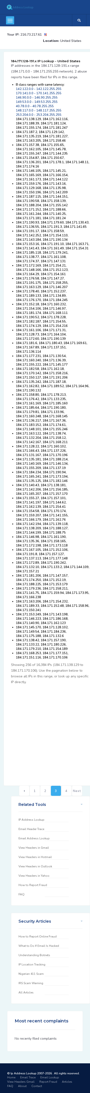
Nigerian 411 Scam (31, 974)
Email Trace (28, 1077)
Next (77, 791)
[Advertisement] (45, 732)
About (22, 1086)
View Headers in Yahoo (33, 876)
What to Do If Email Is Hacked (38, 946)
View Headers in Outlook (35, 866)
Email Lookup (49, 1077)
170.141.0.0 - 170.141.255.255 (38, 93)
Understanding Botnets (34, 955)
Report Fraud (48, 1082)
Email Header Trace (31, 829)
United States (70, 41)
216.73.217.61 (31, 34)
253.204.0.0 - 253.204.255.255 (38, 115)
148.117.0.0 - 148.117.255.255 (38, 110)
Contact (36, 1086)
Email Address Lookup (34, 838)
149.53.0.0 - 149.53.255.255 (37, 102)
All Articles (26, 992)
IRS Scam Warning (30, 983)
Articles (67, 1082)
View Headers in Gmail (33, 848)
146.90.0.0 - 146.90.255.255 (37, 97)
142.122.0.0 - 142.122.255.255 (38, 89)
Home (11, 1077)
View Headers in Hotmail (35, 857)
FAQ (21, 894)
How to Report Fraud (32, 885)
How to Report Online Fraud (37, 936)
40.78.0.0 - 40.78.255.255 (35, 106)
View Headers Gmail (21, 1082)
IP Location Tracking (31, 964)
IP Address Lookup (31, 820)
